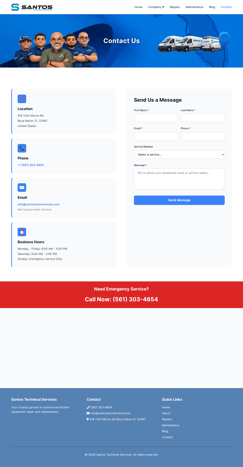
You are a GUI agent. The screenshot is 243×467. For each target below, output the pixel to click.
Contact (226, 7)
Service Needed (143, 146)
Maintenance (194, 7)
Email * (138, 128)
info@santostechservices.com (38, 204)
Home (138, 7)
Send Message (179, 200)
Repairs (175, 7)
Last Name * (188, 110)
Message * (140, 165)
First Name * (141, 110)
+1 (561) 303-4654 (31, 165)
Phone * (186, 128)
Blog (212, 7)
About (166, 413)
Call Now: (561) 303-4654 (121, 299)
